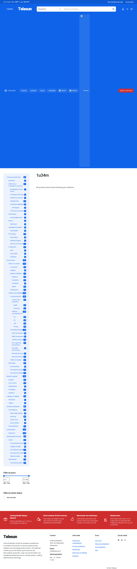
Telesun (25, 9)
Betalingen (76, 549)
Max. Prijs (26, 483)
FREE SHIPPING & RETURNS (115, 2)
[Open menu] (132, 9)
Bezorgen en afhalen (79, 553)
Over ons (98, 541)
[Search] (113, 9)
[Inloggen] (123, 9)
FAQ (96, 550)
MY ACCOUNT (130, 2)
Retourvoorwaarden (102, 544)
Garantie (75, 556)
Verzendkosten (100, 547)
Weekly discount (126, 90)
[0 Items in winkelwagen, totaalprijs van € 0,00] (127, 9)
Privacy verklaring (78, 546)
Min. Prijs (6, 483)
